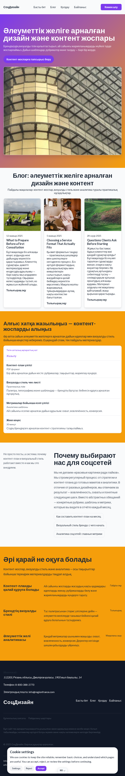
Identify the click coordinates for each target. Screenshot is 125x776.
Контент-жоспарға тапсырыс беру (29, 59)
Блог (53, 7)
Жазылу (11, 355)
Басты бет (40, 7)
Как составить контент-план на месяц (78, 516)
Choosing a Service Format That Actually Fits (61, 243)
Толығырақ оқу (16, 290)
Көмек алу (111, 7)
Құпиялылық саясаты (14, 718)
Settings (16, 768)
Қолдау (65, 7)
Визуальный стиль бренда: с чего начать (80, 525)
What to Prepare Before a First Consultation (17, 243)
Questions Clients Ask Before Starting (102, 242)
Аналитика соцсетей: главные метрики (79, 533)
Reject (29, 768)
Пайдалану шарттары (39, 718)
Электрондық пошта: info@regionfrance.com (29, 691)
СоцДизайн (11, 7)
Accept (41, 768)
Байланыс (80, 7)
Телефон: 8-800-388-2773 (18, 684)
